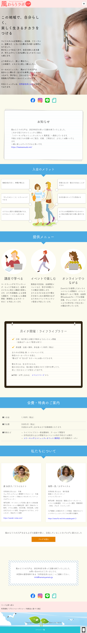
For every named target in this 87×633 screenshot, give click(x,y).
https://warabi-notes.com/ (12, 518)
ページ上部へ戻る (7, 605)
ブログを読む (43, 539)
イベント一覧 (40, 630)
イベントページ (38, 375)
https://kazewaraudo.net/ (21, 147)
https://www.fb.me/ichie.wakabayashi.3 (62, 518)
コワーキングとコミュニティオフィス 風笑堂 (42, 438)
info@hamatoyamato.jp (43, 577)
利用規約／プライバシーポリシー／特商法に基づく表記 (21, 608)
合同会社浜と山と (26, 84)
